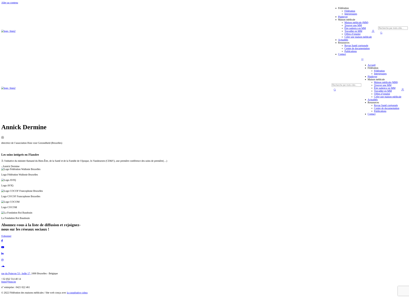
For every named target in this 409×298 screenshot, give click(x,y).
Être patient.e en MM (355, 28)
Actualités (343, 39)
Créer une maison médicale (358, 37)
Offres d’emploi (352, 34)
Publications (350, 51)
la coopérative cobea (77, 292)
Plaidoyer (343, 16)
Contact (342, 54)
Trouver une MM (353, 25)
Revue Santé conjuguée (356, 45)
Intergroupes (350, 13)
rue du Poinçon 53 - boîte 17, (16, 273)
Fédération (349, 11)
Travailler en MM (353, 31)
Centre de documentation (357, 48)
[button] (362, 59)
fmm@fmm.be (8, 281)
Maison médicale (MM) (356, 22)
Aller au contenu (9, 2)
